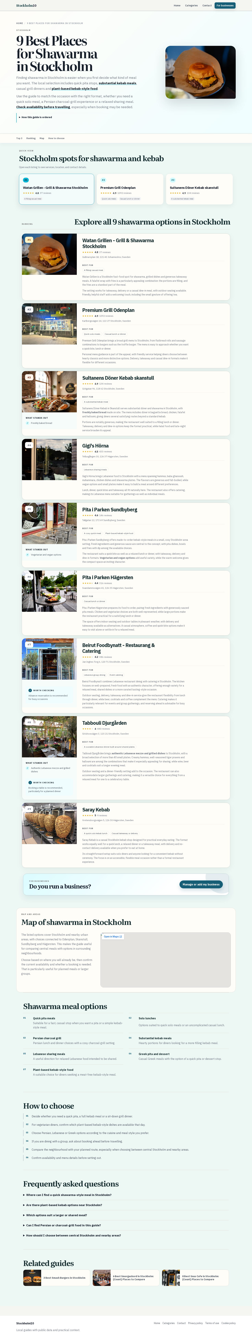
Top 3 (19, 138)
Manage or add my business (201, 884)
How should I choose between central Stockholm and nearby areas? (73, 1235)
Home (177, 5)
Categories (191, 5)
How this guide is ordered (37, 117)
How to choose (56, 138)
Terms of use (212, 1323)
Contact (207, 5)
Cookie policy (228, 1323)
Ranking (30, 138)
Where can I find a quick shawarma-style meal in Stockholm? (68, 1195)
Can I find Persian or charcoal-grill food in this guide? (63, 1225)
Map (42, 138)
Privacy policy (195, 1323)
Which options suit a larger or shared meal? (56, 1215)
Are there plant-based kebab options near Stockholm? (64, 1205)
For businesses (225, 5)
